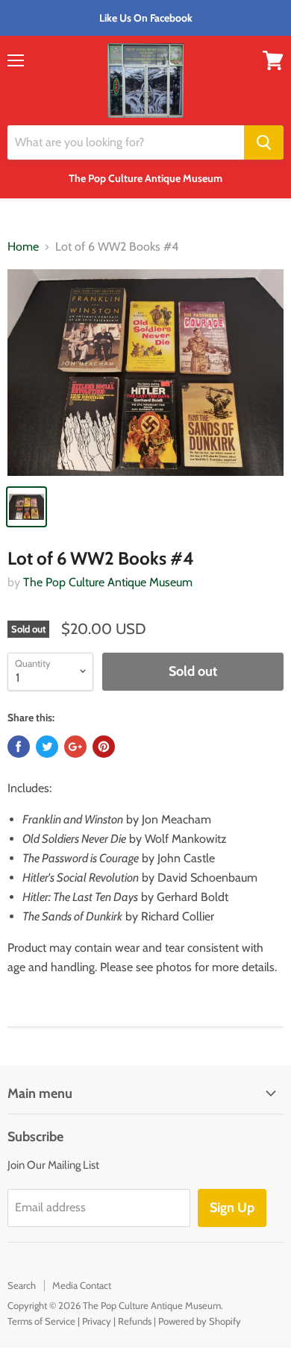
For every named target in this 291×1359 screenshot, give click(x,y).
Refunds (134, 1321)
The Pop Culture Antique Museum (108, 582)
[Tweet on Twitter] (47, 746)
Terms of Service (41, 1321)
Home (23, 247)
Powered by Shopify (199, 1321)
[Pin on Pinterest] (104, 746)
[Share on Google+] (75, 746)
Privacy (96, 1321)
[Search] (264, 142)
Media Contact (81, 1285)
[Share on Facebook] (18, 746)
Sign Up (232, 1207)
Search (21, 1285)
